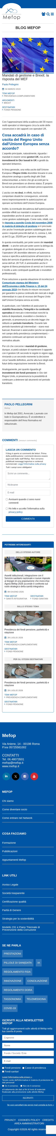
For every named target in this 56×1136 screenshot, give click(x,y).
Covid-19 (10, 1008)
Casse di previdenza (35, 1068)
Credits (48, 1120)
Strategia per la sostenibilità (18, 918)
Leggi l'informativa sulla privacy (32, 464)
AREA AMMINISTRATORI (29, 1123)
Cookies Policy (29, 1120)
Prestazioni (12, 953)
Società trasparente (13, 893)
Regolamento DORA (18, 990)
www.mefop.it (10, 766)
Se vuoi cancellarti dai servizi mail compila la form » (30, 1105)
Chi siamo (8, 801)
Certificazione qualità (14, 901)
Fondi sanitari (12, 1071)
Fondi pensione (13, 1068)
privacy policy (16, 512)
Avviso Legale (10, 884)
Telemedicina (36, 999)
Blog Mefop (28, 28)
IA (38, 962)
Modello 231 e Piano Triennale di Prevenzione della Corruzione (21, 928)
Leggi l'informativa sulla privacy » (17, 1077)
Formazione (9, 843)
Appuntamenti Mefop (14, 860)
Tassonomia (12, 999)
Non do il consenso (31, 1086)
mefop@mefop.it (12, 762)
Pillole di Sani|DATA (18, 962)
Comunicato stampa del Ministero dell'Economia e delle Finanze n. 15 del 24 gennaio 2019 (24, 286)
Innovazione (13, 980)
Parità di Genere (11, 910)
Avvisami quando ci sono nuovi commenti (24, 501)
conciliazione (37, 980)
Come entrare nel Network (17, 818)
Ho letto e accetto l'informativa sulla (27, 510)
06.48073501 (15, 759)
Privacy (10, 1120)
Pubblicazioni (9, 851)
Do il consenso (11, 1086)
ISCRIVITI (28, 1098)
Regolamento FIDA (17, 971)
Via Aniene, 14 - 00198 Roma (21, 743)
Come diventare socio (14, 809)
